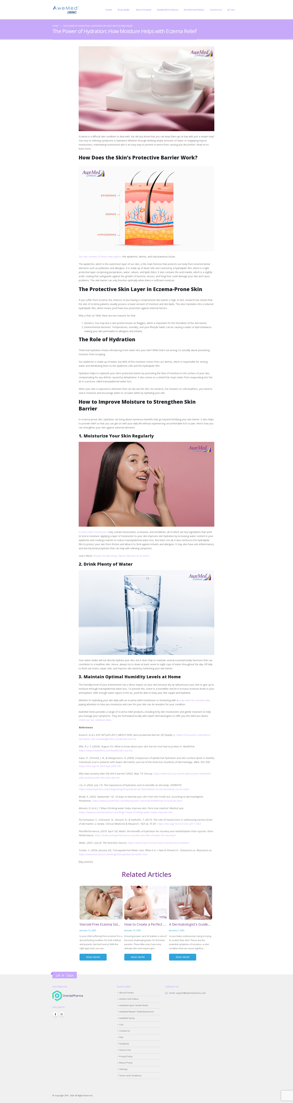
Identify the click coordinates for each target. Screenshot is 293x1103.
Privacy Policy (125, 1056)
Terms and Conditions (130, 1075)
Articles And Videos (194, 9)
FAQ (121, 1037)
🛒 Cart (231, 9)
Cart (121, 1024)
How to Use (125, 1050)
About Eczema (143, 9)
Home (109, 9)
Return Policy (125, 1062)
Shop (123, 9)
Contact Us (216, 9)
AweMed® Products (167, 9)
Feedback (124, 1043)
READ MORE (93, 957)
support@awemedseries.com (191, 993)
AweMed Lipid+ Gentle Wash (133, 1005)
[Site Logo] (66, 10)
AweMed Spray (126, 1018)
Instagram (61, 1014)
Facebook (55, 1014)
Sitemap (123, 1069)
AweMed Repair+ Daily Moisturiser (136, 1011)
